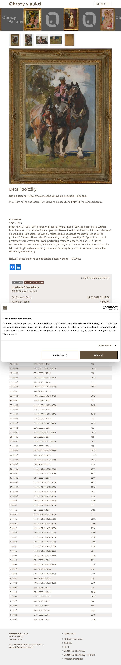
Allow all (98, 355)
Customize (58, 355)
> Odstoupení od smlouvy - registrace (78, 654)
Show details (105, 345)
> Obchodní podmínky (72, 639)
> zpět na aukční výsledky (95, 278)
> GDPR (65, 647)
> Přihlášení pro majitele (72, 658)
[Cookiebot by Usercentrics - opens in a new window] (105, 308)
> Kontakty (67, 643)
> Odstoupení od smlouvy (73, 650)
